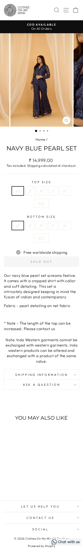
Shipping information (41, 375)
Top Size (42, 182)
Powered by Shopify (41, 546)
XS (17, 190)
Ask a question (41, 384)
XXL (41, 203)
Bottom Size (41, 216)
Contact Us (40, 518)
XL (65, 190)
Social (40, 529)
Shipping (33, 166)
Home (40, 139)
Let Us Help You (40, 506)
